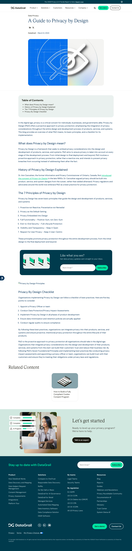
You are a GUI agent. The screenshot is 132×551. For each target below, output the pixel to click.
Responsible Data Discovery (49, 482)
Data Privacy (33, 16)
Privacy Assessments (17, 496)
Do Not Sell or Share (46, 490)
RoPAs (40, 486)
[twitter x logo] (39, 525)
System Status (102, 512)
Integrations (13, 500)
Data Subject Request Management (17, 487)
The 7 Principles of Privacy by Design (39, 109)
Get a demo (103, 8)
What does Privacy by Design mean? (39, 104)
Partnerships (102, 501)
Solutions (44, 8)
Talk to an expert (82, 440)
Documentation (103, 497)
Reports (100, 482)
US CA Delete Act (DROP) (77, 499)
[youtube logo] (49, 525)
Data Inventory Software (47, 508)
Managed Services (45, 501)
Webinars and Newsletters (107, 490)
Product (33, 8)
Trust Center (102, 508)
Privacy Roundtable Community (109, 494)
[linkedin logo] (44, 525)
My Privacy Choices (32, 533)
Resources (69, 8)
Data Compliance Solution (48, 512)
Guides (100, 486)
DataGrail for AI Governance (49, 494)
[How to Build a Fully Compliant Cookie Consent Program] (65, 380)
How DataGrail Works (17, 479)
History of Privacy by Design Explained (40, 107)
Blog (98, 479)
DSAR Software (44, 516)
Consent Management (17, 492)
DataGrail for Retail (45, 497)
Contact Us (115, 8)
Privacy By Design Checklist (36, 112)
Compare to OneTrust (47, 479)
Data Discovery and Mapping (20, 482)
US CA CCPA (72, 496)
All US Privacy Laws (75, 510)
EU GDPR (71, 492)
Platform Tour (14, 503)
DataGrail (32, 33)
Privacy (11, 533)
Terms (19, 533)
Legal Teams (72, 479)
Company (82, 8)
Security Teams (73, 482)
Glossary (100, 505)
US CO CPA (71, 503)
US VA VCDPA (72, 507)
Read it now (79, 2)
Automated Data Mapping (48, 505)
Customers (57, 8)
